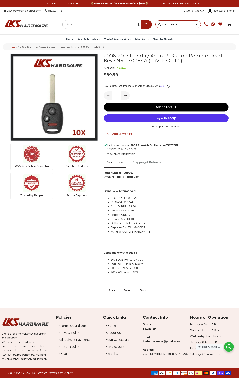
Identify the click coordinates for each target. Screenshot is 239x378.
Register (218, 10)
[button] (138, 24)
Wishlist (112, 353)
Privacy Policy (70, 332)
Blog (63, 353)
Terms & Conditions (73, 325)
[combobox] (101, 24)
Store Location (195, 10)
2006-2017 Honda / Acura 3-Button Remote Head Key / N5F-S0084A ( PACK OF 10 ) (62, 47)
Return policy (70, 346)
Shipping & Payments (75, 339)
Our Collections (118, 339)
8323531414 (54, 10)
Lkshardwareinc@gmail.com (23, 10)
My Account (115, 346)
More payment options (166, 126)
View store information (121, 153)
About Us (114, 332)
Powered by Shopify (60, 372)
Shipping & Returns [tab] (147, 162)
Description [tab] (114, 162)
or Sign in (229, 10)
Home (13, 47)
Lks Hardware (38, 372)
